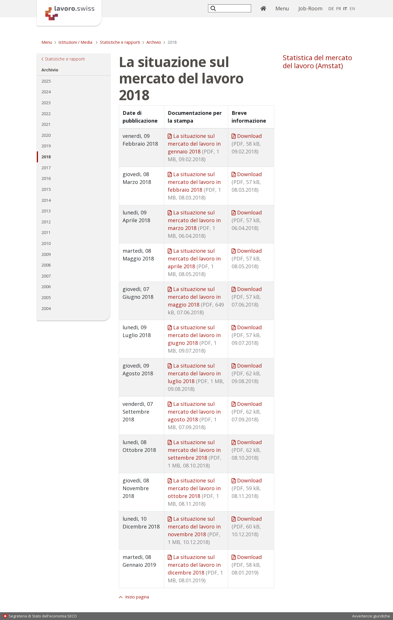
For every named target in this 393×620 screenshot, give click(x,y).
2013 (46, 211)
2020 (46, 135)
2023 (46, 102)
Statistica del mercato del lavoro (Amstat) (317, 62)
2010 (46, 243)
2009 (46, 254)
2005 (46, 297)
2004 (46, 308)
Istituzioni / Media (76, 42)
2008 (46, 265)
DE (331, 8)
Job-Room (310, 8)
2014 (46, 200)
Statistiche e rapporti (120, 42)
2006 (46, 286)
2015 (46, 189)
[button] (214, 8)
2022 (46, 113)
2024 (46, 91)
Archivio (153, 42)
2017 (46, 167)
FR (338, 8)
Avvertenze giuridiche (371, 616)
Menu (284, 8)
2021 (46, 124)
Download (247, 143)
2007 (46, 276)
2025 (46, 81)
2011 (46, 232)
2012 (46, 222)
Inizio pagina (136, 597)
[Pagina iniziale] (69, 12)
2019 (46, 146)
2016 (46, 178)
